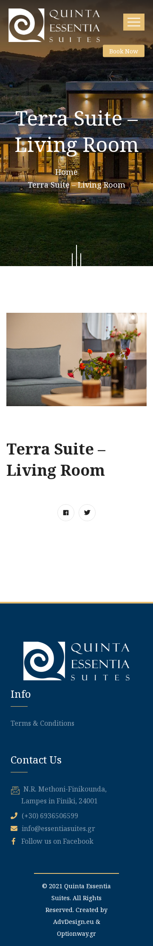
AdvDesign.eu (73, 922)
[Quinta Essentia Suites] (54, 25)
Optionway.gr (76, 933)
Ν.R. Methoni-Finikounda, (65, 789)
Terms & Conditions (42, 723)
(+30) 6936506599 (50, 815)
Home (68, 172)
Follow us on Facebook (57, 841)
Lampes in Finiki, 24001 (59, 801)
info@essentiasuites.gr (58, 828)
